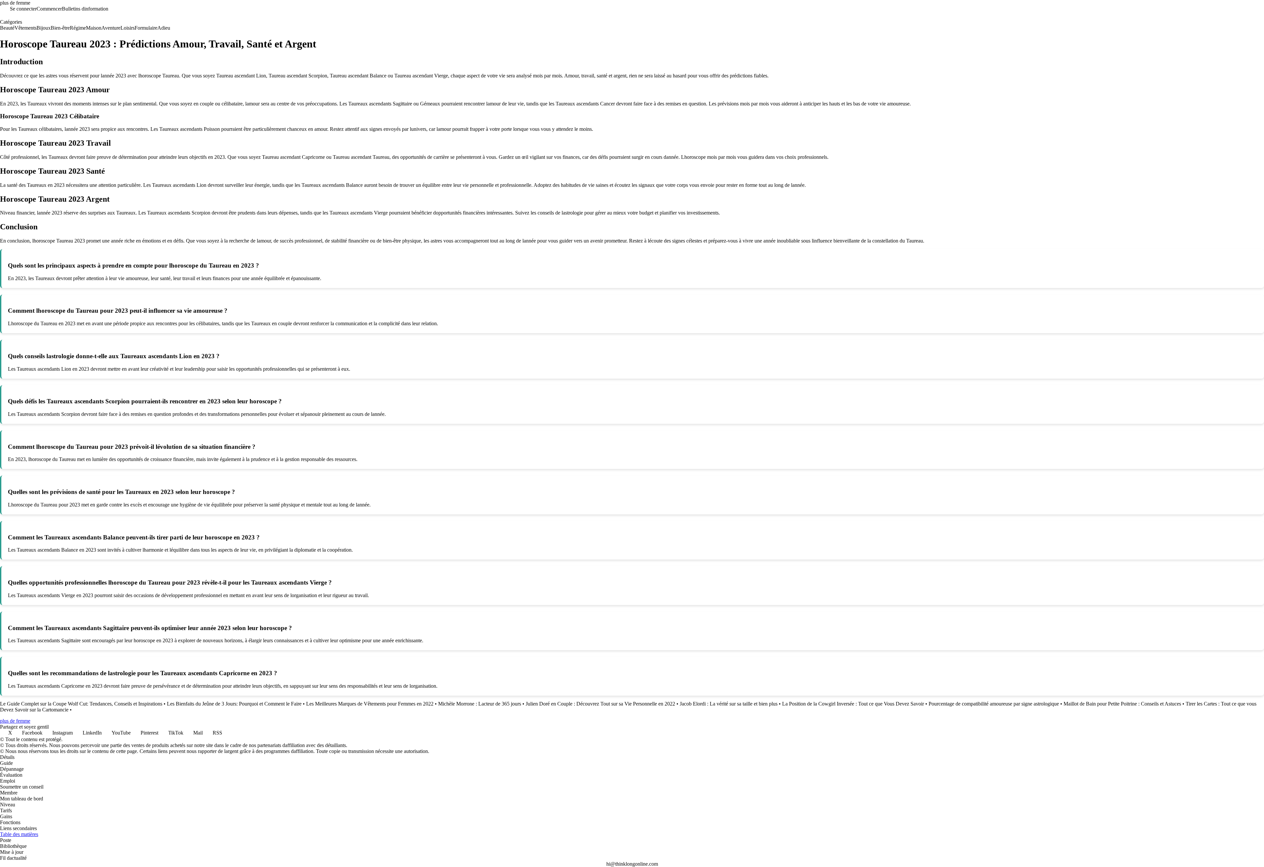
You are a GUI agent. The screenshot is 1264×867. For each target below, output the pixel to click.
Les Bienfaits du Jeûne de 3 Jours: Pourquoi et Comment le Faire (234, 704)
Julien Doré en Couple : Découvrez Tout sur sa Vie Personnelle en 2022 (600, 704)
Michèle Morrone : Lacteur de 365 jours (479, 704)
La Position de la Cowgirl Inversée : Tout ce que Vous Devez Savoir (853, 704)
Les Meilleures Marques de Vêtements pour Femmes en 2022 (370, 704)
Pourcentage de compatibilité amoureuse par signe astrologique (994, 704)
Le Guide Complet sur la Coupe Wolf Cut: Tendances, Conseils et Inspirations (81, 704)
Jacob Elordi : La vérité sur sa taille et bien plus (728, 704)
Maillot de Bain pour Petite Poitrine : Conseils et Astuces (1122, 704)
